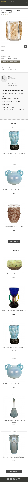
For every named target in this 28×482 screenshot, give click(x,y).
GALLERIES (10, 5)
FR (22, 2)
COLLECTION (15, 85)
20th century (7, 114)
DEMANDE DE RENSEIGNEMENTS (11, 61)
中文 (26, 2)
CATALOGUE (3, 5)
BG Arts (10, 77)
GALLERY (10, 85)
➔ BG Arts (10, 67)
